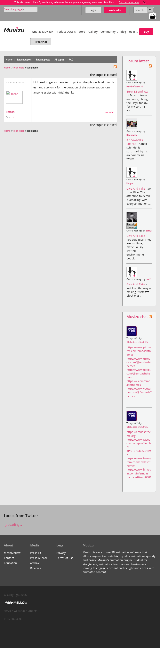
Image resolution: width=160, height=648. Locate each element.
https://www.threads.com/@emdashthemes (138, 362)
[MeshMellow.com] (15, 603)
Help (132, 31)
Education (10, 563)
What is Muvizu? (42, 31)
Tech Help (18, 67)
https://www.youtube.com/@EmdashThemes (139, 392)
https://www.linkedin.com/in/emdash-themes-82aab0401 (138, 473)
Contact (9, 558)
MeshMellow (12, 553)
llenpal (129, 183)
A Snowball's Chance (134, 142)
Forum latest (137, 60)
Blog (123, 31)
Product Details (66, 31)
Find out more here (129, 2)
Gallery (93, 31)
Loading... (14, 524)
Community (108, 31)
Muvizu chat (137, 316)
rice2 (148, 279)
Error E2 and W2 (137, 91)
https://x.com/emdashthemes (138, 383)
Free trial (41, 42)
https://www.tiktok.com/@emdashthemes (138, 373)
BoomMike (131, 135)
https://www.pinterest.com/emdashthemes (138, 350)
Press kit (35, 553)
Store (82, 31)
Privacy (61, 553)
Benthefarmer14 (134, 86)
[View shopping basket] (152, 16)
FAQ (71, 59)
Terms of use (64, 558)
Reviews (35, 568)
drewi (149, 230)
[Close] (144, 2)
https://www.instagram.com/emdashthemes (138, 462)
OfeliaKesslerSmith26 (137, 342)
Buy (146, 31)
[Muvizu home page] (14, 29)
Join (115, 10)
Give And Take (136, 188)
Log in (93, 10)
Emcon (10, 112)
